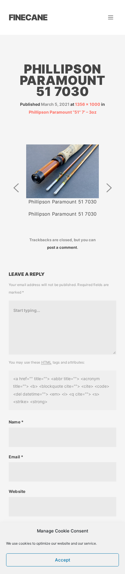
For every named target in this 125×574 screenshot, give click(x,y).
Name (16, 421)
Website (17, 491)
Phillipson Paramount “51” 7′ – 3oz (63, 112)
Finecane (28, 17)
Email (16, 456)
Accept (62, 560)
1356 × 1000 (87, 104)
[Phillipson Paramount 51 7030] (62, 170)
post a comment (62, 247)
